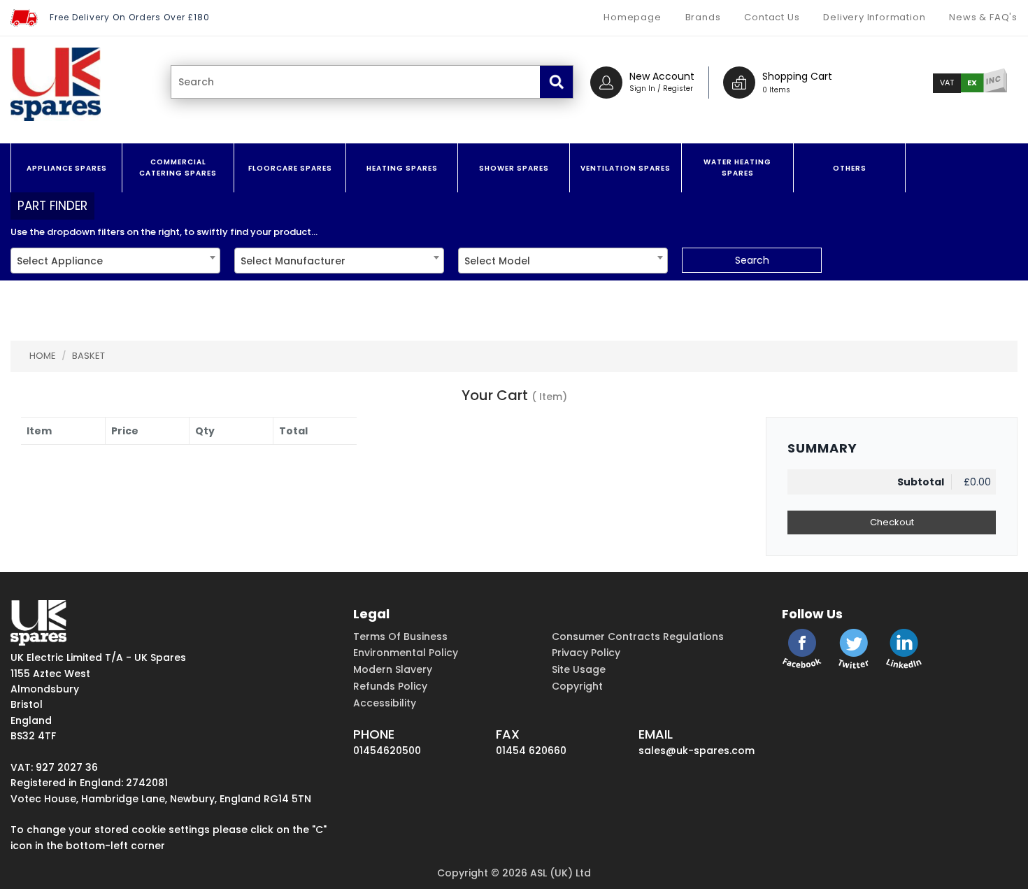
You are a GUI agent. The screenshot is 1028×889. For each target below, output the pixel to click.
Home (42, 355)
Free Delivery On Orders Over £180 (130, 17)
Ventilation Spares (625, 168)
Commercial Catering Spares (178, 167)
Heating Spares (402, 168)
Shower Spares (514, 168)
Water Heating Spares (737, 167)
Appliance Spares (67, 168)
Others (849, 168)
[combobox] (115, 260)
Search (752, 260)
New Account (661, 76)
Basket (88, 355)
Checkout (892, 522)
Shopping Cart (797, 76)
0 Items (776, 90)
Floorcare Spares (290, 168)
